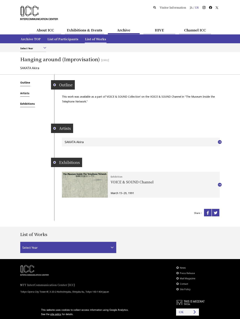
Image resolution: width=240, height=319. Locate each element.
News (183, 267)
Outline (25, 82)
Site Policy (185, 289)
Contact (184, 283)
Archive (123, 30)
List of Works (95, 39)
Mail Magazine (187, 278)
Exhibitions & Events (84, 30)
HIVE (159, 30)
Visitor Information (173, 7)
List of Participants (62, 39)
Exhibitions (27, 103)
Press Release (187, 273)
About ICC (45, 30)
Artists (24, 93)
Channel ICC (195, 30)
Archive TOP (31, 39)
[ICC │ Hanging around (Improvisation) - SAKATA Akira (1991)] (208, 212)
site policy (55, 314)
